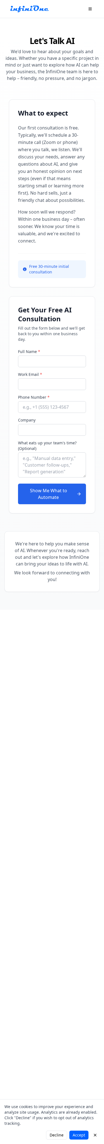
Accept (79, 1135)
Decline (57, 1135)
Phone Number (34, 397)
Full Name (29, 351)
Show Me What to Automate (48, 494)
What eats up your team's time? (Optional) (47, 445)
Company (26, 420)
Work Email (30, 374)
